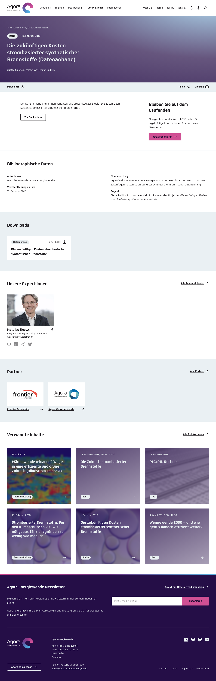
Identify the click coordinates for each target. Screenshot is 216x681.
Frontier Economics (18, 409)
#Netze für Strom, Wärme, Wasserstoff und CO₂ (31, 70)
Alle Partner (197, 371)
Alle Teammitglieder (192, 283)
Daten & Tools (95, 8)
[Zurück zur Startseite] (20, 8)
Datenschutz (202, 669)
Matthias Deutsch (19, 329)
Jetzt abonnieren (162, 137)
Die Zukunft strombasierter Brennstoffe (103, 464)
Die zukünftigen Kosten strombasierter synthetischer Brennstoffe (105, 527)
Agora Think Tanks (21, 667)
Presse (159, 8)
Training (170, 8)
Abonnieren (195, 601)
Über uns (147, 8)
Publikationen (75, 8)
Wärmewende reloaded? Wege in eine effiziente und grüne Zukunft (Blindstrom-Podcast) (37, 466)
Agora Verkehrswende (61, 409)
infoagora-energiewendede (69, 669)
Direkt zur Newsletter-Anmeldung (184, 587)
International (114, 8)
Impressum (187, 669)
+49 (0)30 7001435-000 (72, 665)
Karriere (163, 669)
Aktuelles (45, 8)
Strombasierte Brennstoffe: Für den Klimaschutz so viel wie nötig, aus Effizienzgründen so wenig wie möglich (38, 529)
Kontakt (181, 8)
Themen (59, 8)
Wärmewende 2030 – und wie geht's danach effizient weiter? (176, 525)
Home (9, 28)
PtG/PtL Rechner (164, 462)
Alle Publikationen (193, 434)
